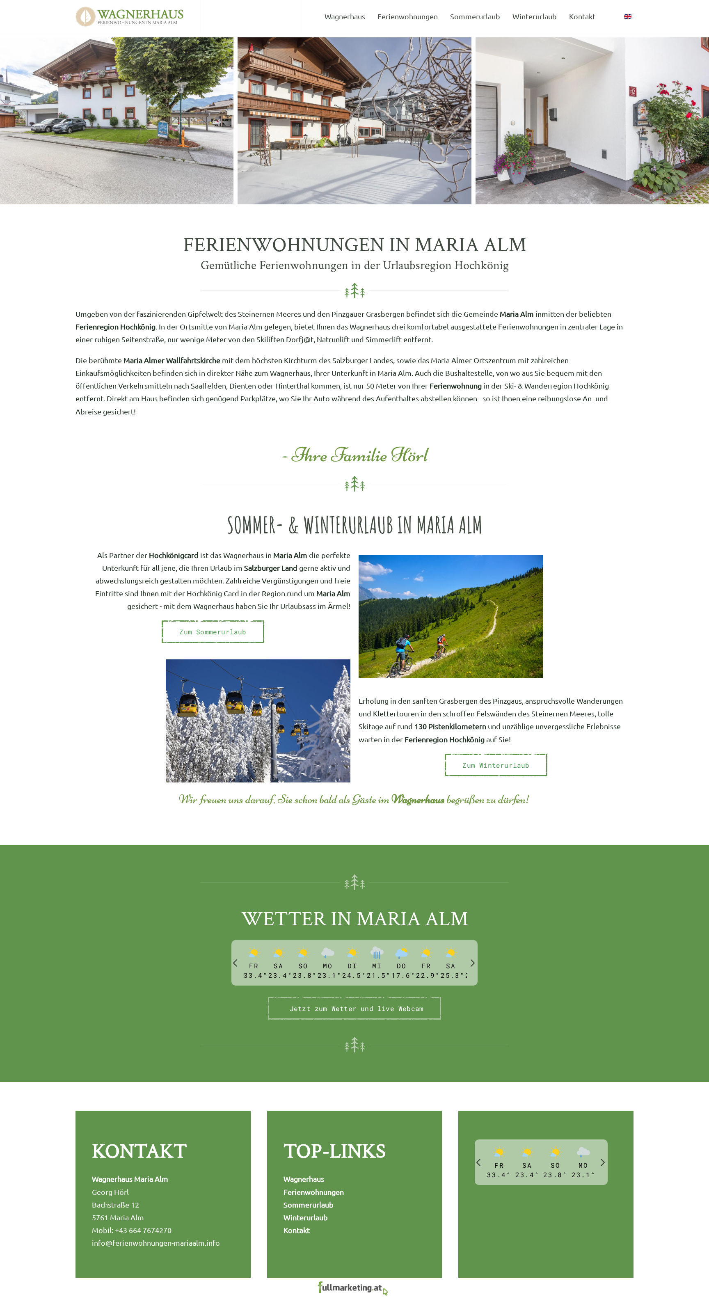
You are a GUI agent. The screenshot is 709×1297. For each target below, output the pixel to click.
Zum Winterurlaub (495, 765)
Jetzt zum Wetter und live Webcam (356, 1008)
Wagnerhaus (345, 16)
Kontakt (582, 16)
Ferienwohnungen (407, 16)
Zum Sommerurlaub (212, 631)
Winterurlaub (534, 16)
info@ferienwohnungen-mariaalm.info (156, 1242)
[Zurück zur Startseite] (129, 16)
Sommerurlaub (475, 16)
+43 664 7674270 (143, 1230)
